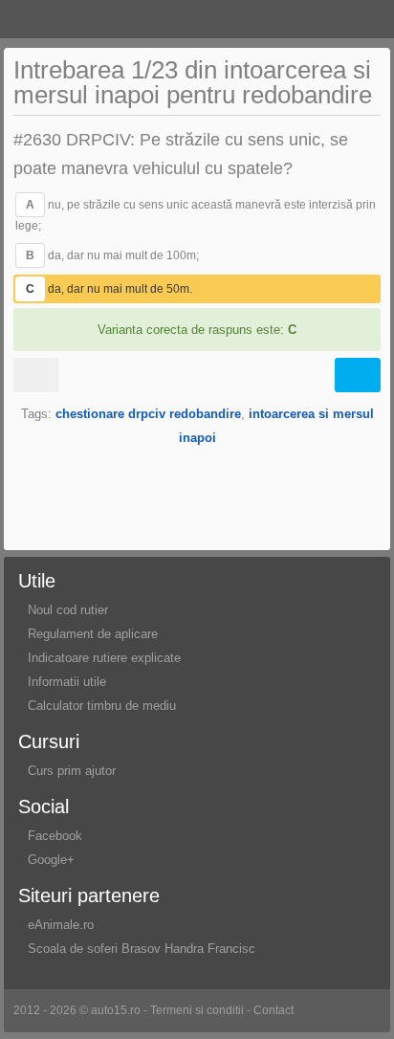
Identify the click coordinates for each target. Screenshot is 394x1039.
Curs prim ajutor (72, 770)
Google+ (51, 859)
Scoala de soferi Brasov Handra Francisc (141, 948)
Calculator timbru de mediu (102, 705)
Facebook (55, 836)
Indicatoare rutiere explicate (104, 658)
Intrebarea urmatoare (358, 375)
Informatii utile (67, 681)
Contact (273, 1010)
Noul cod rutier (68, 610)
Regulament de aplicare (93, 634)
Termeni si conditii (197, 1010)
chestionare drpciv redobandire (148, 414)
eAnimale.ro (61, 924)
